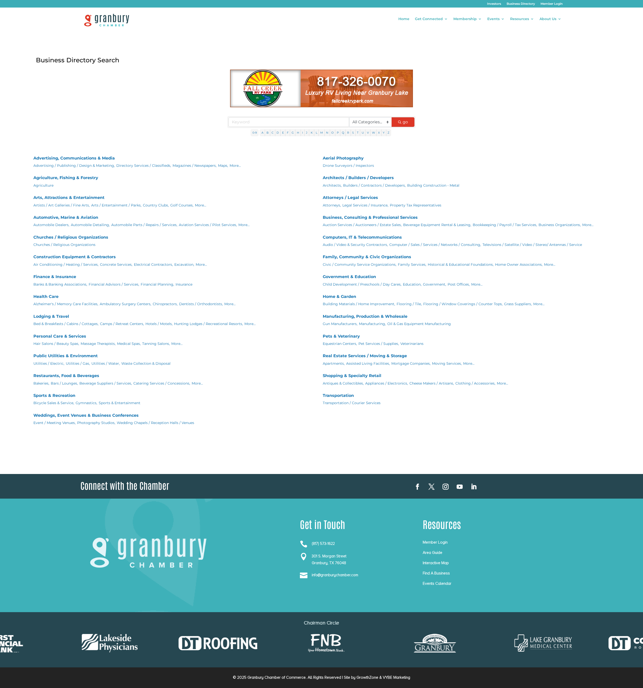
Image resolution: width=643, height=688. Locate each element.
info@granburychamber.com (335, 575)
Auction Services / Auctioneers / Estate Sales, (362, 225)
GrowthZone (367, 677)
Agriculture (43, 185)
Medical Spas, (129, 344)
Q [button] (343, 132)
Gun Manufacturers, (340, 324)
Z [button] (388, 132)
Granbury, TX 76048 (329, 563)
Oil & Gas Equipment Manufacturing (419, 324)
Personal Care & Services (59, 336)
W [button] (373, 132)
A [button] (262, 132)
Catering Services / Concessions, (161, 383)
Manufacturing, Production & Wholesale (365, 316)
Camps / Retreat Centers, (122, 324)
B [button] (267, 132)
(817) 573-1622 (323, 543)
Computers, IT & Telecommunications (362, 237)
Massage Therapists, (98, 344)
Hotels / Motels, (159, 324)
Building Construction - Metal (433, 185)
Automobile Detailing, (90, 225)
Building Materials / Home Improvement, (359, 304)
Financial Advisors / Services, (114, 284)
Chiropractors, (165, 304)
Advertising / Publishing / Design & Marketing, (74, 166)
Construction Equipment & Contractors (74, 256)
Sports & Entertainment (119, 403)
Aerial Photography (343, 158)
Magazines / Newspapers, (195, 166)
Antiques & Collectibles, (343, 383)
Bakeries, (41, 383)
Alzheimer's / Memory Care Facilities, (65, 304)
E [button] (283, 132)
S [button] (353, 132)
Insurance (184, 284)
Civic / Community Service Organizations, (359, 264)
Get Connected (429, 19)
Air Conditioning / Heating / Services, (65, 264)
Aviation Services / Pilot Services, (208, 225)
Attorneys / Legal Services (350, 197)
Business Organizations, (560, 225)
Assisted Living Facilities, (368, 363)
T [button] (357, 132)
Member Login (552, 4)
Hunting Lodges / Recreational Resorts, (208, 324)
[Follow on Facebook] (417, 487)
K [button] (312, 132)
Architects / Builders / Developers (358, 177)
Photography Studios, (96, 423)
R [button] (348, 132)
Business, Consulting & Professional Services (370, 217)
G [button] (293, 132)
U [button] (363, 132)
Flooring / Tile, (409, 304)
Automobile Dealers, (51, 225)
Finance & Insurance (54, 276)
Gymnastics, (86, 403)
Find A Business (436, 573)
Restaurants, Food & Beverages (66, 375)
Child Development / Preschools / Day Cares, (362, 284)
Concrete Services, (116, 264)
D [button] (278, 132)
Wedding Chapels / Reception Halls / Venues (155, 423)
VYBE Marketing (396, 677)
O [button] (332, 132)
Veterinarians (411, 344)
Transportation (338, 395)
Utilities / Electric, (48, 363)
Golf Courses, (181, 205)
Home (403, 19)
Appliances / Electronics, (386, 383)
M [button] (321, 132)
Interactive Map (436, 562)
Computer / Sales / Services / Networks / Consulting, (435, 245)
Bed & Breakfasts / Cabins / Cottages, (65, 324)
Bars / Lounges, (64, 383)
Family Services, (412, 264)
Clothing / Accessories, (475, 383)
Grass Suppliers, (518, 304)
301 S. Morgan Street (329, 556)
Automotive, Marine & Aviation (65, 217)
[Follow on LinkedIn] (474, 487)
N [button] (327, 132)
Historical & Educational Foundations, (461, 264)
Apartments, (334, 363)
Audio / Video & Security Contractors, (355, 245)
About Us (548, 19)
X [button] (379, 132)
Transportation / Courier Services (352, 403)
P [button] (338, 132)
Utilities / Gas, (78, 363)
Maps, (223, 166)
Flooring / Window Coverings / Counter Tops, (463, 304)
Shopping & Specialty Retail (352, 375)
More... (235, 166)
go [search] (405, 122)
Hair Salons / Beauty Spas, (56, 344)
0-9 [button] (254, 132)
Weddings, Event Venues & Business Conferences (86, 415)
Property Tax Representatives (415, 205)
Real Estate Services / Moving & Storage (365, 355)
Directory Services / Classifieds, (143, 166)
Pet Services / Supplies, (378, 344)
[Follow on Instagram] (446, 487)
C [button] (273, 132)
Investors (494, 4)
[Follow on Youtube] (460, 487)
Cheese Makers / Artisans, (431, 383)
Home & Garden (339, 296)
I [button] (302, 132)
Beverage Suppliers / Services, (105, 383)
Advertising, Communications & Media (74, 158)
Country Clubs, (156, 205)
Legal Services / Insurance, (365, 205)
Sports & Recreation (54, 395)
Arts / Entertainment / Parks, (116, 205)
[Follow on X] (431, 487)
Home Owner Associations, (519, 264)
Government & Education (349, 276)
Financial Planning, (157, 284)
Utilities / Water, (105, 363)
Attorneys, (332, 205)
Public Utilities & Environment (65, 355)
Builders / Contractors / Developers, (374, 185)
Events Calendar (437, 583)
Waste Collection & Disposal (146, 363)
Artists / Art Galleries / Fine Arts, (61, 205)
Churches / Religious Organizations (70, 237)
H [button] (298, 132)
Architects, (332, 185)
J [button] (306, 132)
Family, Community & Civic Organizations (367, 256)
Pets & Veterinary (341, 336)
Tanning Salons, (156, 344)
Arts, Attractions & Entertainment (68, 197)
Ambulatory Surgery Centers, (125, 304)
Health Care (46, 296)
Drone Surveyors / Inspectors (348, 166)
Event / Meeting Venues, (54, 423)
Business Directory (521, 4)
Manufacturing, (372, 324)
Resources (519, 19)
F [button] (288, 132)
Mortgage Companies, (411, 363)
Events (493, 19)
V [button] (368, 132)
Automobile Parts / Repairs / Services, (144, 225)
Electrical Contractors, (153, 264)
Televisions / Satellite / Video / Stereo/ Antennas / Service (532, 245)
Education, (412, 284)
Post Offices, (459, 284)
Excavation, (184, 264)
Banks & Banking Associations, (60, 284)
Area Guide (432, 552)
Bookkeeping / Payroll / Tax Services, (505, 225)
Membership (465, 19)
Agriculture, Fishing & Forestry (65, 177)
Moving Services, (447, 363)
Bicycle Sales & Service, (53, 403)
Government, (434, 284)
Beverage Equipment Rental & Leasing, (437, 225)
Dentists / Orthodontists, (201, 304)
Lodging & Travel (51, 316)
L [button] (316, 132)
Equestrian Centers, (340, 344)
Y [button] (384, 132)
